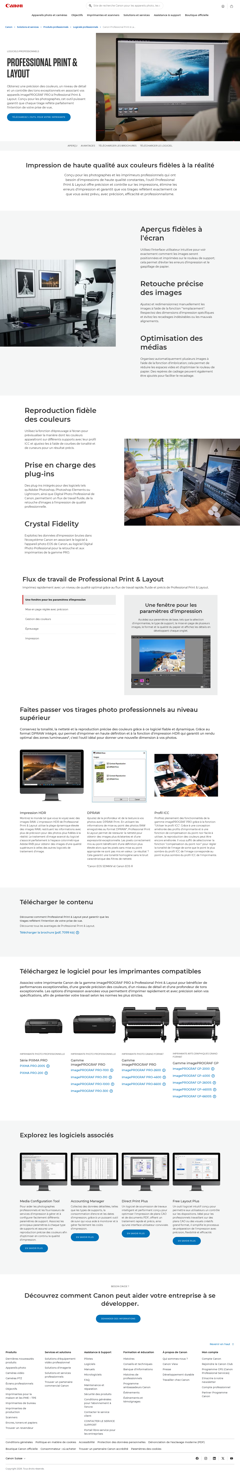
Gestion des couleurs (38, 619)
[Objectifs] (84, 15)
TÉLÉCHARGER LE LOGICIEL (156, 145)
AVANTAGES (88, 145)
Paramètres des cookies (146, 1448)
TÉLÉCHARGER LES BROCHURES (118, 145)
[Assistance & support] (182, 15)
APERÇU (72, 145)
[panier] (231, 6)
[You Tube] (231, 1458)
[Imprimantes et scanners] (120, 15)
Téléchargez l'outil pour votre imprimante (38, 117)
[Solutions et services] (151, 15)
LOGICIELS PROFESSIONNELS (23, 51)
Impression (32, 638)
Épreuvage (31, 628)
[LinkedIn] (214, 1458)
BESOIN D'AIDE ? (120, 1286)
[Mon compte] (223, 6)
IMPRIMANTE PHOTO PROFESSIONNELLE (42, 1054)
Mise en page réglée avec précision (46, 609)
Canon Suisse (14, 1458)
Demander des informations (118, 1319)
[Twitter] (223, 1458)
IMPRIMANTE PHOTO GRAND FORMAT (143, 1054)
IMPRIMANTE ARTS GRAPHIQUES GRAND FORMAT (195, 1055)
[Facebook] (197, 1458)
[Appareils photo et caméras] (68, 15)
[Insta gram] (205, 1458)
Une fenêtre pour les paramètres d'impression (55, 599)
